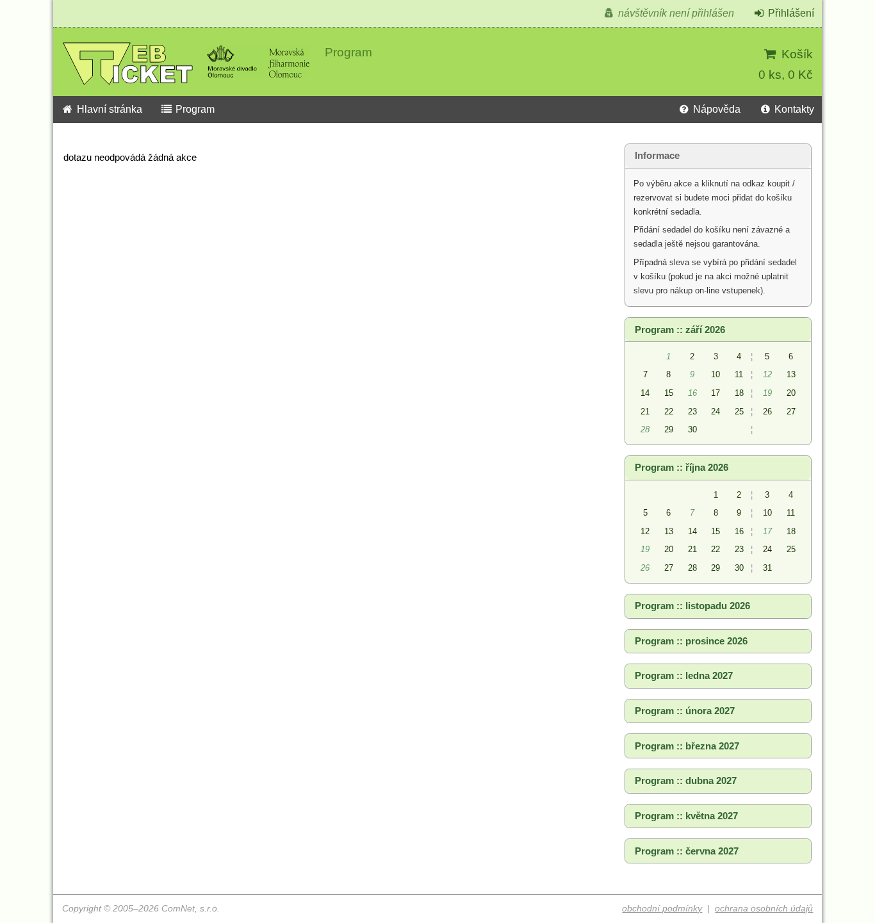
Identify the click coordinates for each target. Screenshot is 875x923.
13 (791, 374)
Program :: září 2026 (680, 330)
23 (692, 411)
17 (715, 393)
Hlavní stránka (108, 109)
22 (668, 411)
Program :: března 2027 (687, 746)
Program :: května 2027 (686, 816)
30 (692, 429)
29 (668, 429)
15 (668, 393)
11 (739, 374)
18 (739, 393)
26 (767, 411)
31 (767, 568)
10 (715, 374)
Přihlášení (789, 13)
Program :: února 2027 (685, 711)
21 (645, 411)
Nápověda (715, 109)
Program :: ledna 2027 (684, 676)
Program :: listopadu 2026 (692, 606)
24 (715, 411)
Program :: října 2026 (681, 467)
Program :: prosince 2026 (691, 641)
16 (739, 531)
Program (194, 109)
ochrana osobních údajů (764, 908)
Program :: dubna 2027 (686, 781)
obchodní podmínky (662, 908)
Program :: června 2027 (687, 851)
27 (791, 411)
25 (739, 411)
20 (791, 393)
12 (645, 531)
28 (692, 568)
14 (645, 393)
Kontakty (793, 109)
